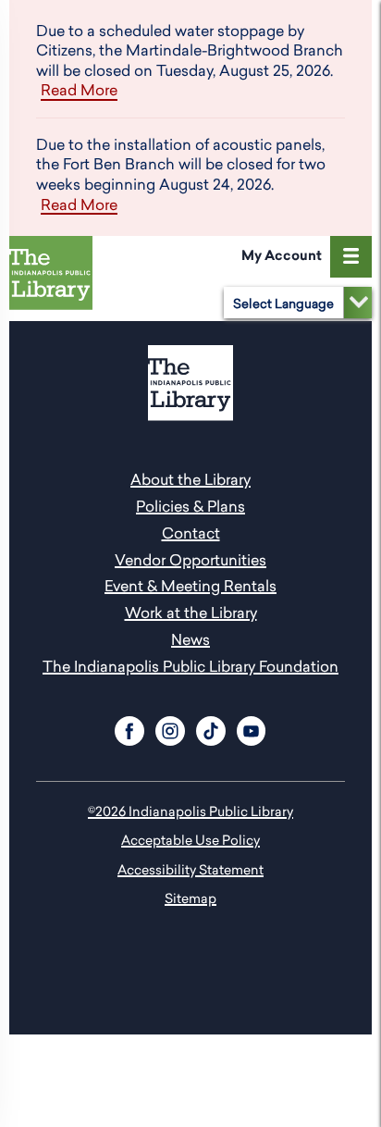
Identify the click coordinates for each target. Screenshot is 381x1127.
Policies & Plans (190, 506)
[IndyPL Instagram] (170, 728)
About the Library (190, 479)
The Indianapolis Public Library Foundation (190, 666)
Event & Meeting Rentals (190, 586)
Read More (79, 90)
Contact (191, 533)
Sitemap (190, 898)
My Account (281, 256)
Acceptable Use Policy (190, 839)
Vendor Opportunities (190, 560)
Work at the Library (191, 612)
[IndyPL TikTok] (211, 728)
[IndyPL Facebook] (129, 728)
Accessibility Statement (190, 869)
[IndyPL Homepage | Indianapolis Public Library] (54, 276)
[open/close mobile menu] (351, 257)
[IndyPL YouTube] (251, 728)
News (190, 639)
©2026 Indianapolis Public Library (190, 811)
